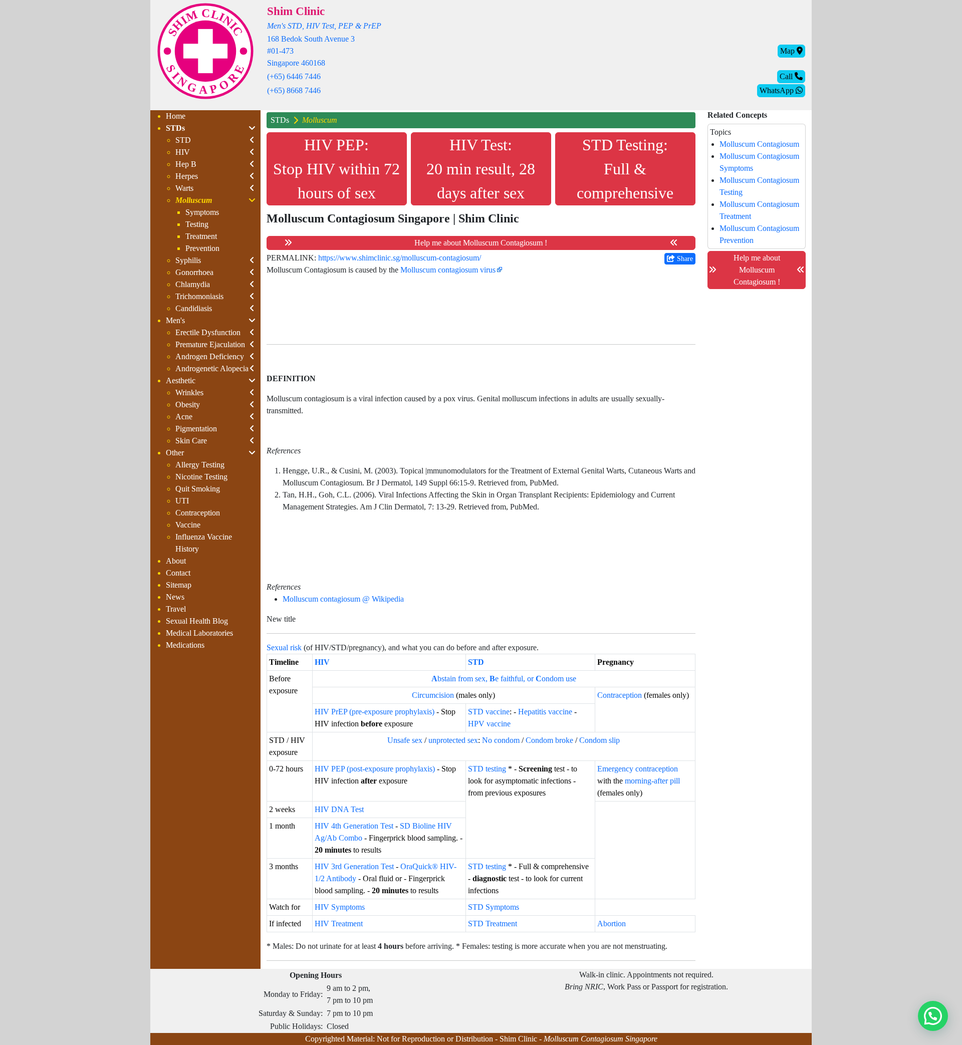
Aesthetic (180, 380)
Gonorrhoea (194, 272)
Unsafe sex (404, 740)
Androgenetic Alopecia (212, 368)
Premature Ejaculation (210, 344)
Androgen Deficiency (209, 356)
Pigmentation (196, 428)
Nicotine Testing (201, 476)
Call (787, 76)
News (175, 597)
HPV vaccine (489, 723)
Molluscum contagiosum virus (448, 270)
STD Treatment (492, 923)
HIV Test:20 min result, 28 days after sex (480, 169)
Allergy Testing (199, 464)
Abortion (611, 923)
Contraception (197, 512)
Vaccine (187, 524)
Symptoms (202, 212)
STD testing (487, 768)
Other (175, 452)
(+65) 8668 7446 (294, 90)
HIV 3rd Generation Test (354, 866)
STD (183, 140)
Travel (176, 609)
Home (175, 116)
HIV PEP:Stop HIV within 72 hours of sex (336, 169)
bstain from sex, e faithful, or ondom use (503, 678)
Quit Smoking (197, 488)
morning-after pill (652, 780)
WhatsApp (778, 90)
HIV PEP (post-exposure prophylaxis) (375, 768)
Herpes (186, 176)
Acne (183, 416)
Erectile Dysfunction (208, 332)
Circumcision (433, 695)
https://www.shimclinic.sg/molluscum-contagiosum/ (399, 257)
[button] (933, 1016)
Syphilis (188, 260)
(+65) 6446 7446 (294, 76)
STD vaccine (489, 711)
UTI (182, 500)
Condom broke (549, 740)
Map (788, 51)
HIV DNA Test (339, 809)
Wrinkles (189, 392)
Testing (196, 224)
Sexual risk (284, 647)
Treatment (201, 236)
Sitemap (178, 585)
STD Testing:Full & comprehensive (625, 169)
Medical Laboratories (199, 633)
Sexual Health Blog (197, 621)
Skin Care (191, 440)
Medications (185, 645)
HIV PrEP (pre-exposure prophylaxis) (374, 711)
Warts (184, 188)
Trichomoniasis (199, 296)
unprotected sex (453, 740)
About (176, 561)
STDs (175, 128)
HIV (182, 152)
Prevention (202, 248)
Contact (178, 573)
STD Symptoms (493, 907)
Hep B (185, 164)
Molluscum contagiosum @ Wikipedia (343, 599)
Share (684, 259)
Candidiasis (193, 308)
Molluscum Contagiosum (759, 144)
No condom (501, 740)
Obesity (187, 404)
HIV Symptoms (340, 907)
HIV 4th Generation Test (354, 826)
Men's (175, 320)
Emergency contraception (637, 768)
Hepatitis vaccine (545, 711)
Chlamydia (192, 284)
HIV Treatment (339, 923)
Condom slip (599, 740)
